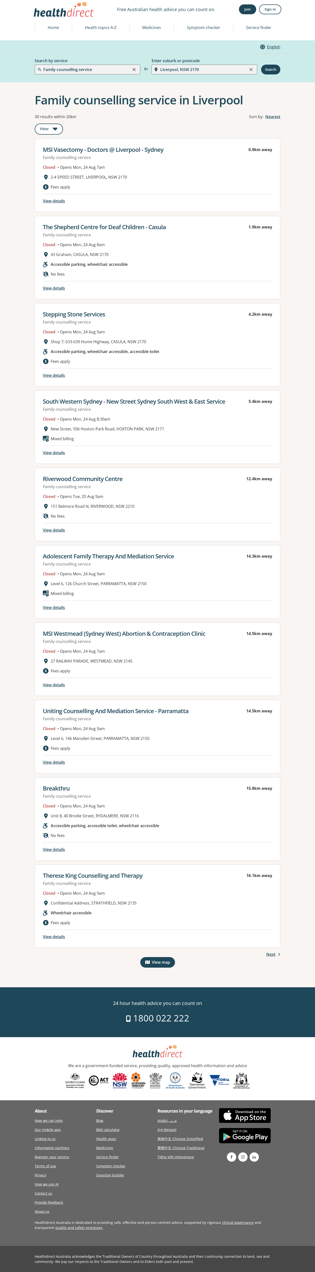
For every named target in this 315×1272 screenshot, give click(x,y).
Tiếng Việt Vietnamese (176, 1157)
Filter (51, 130)
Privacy (40, 1175)
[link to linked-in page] (254, 1157)
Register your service (52, 1157)
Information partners (52, 1147)
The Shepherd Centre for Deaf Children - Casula (104, 227)
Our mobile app (48, 1129)
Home (53, 27)
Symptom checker (203, 27)
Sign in (270, 9)
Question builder (110, 1175)
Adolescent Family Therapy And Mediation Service (108, 556)
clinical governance (238, 1222)
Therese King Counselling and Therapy (92, 875)
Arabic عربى (167, 1120)
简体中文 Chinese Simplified (180, 1138)
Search (270, 69)
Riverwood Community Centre (83, 479)
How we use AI (47, 1184)
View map (163, 963)
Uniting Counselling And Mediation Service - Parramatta (116, 711)
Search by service (51, 60)
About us (42, 1211)
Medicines (151, 27)
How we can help (49, 1120)
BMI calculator (108, 1129)
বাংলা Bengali (167, 1129)
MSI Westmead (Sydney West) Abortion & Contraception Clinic (124, 633)
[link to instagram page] (243, 1157)
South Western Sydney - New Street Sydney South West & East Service (134, 401)
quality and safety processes (78, 1227)
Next (270, 954)
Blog (99, 1120)
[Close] (134, 69)
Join (247, 9)
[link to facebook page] (231, 1157)
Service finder (258, 27)
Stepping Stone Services (74, 314)
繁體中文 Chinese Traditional (181, 1147)
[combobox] (43, 16)
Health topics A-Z (100, 27)
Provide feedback (49, 1202)
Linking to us (45, 1138)
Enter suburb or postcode (176, 60)
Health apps (106, 1138)
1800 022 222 (160, 1018)
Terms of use (45, 1166)
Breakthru (56, 788)
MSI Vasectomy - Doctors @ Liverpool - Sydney (103, 149)
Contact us (43, 1193)
